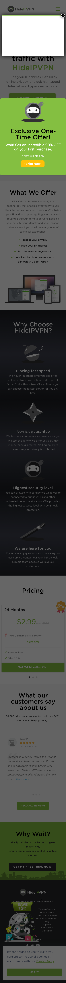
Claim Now (32, 164)
